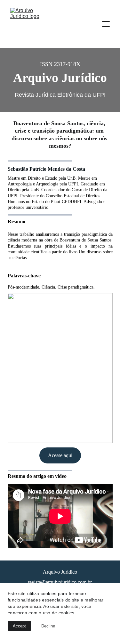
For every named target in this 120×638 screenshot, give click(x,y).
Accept (19, 626)
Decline (48, 626)
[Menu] (106, 24)
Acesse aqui (60, 455)
